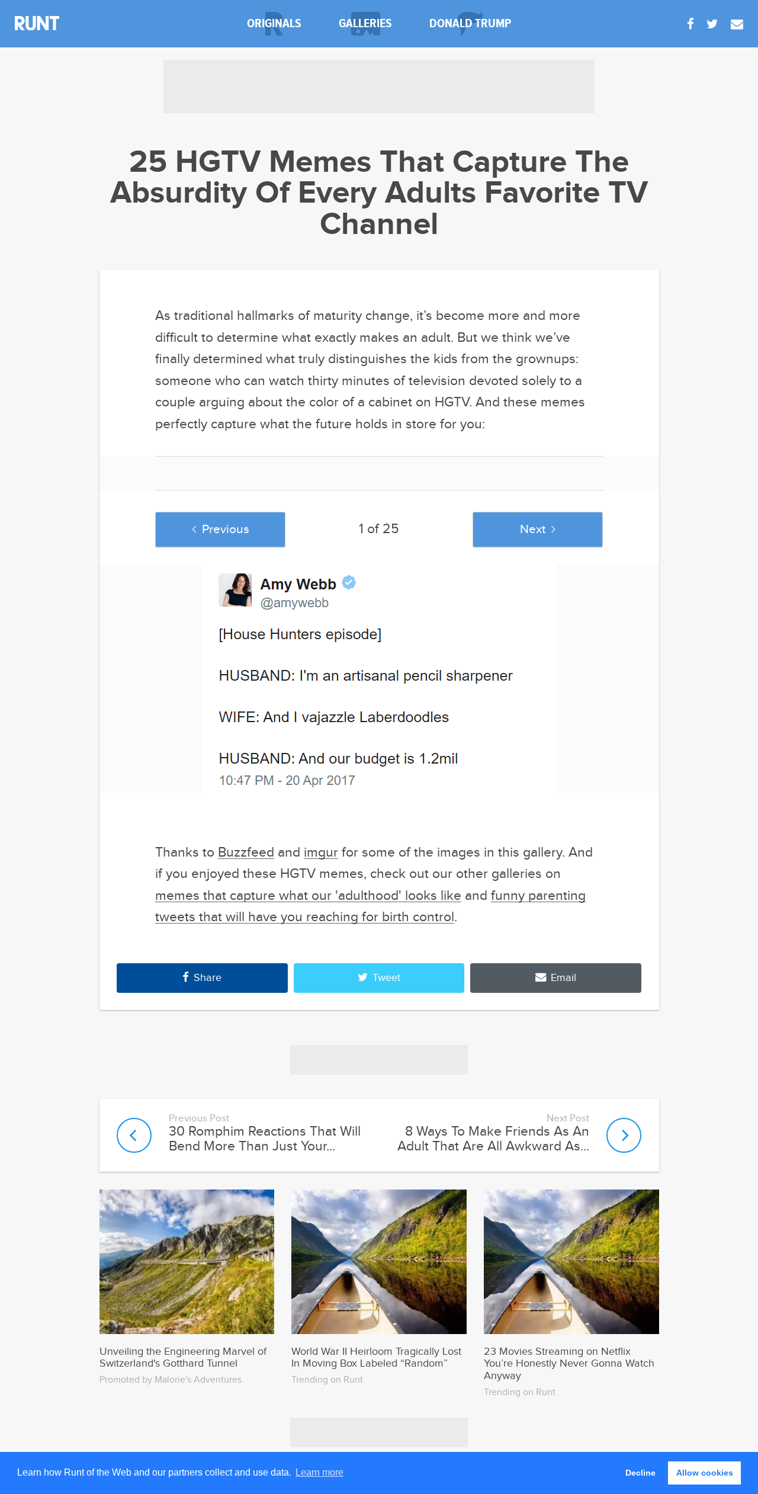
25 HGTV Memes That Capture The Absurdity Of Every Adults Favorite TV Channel (379, 193)
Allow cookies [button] (704, 1472)
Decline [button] (640, 1472)
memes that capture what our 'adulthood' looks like (308, 895)
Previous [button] (225, 529)
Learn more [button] (319, 1472)
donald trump (470, 23)
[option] (379, 679)
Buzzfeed (246, 852)
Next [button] (532, 529)
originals (274, 23)
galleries (365, 23)
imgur (321, 852)
